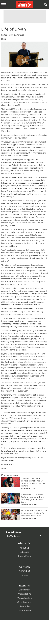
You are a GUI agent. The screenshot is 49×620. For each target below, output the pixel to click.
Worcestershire (24, 598)
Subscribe (24, 552)
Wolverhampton (24, 602)
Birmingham (24, 589)
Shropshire (24, 606)
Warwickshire (24, 593)
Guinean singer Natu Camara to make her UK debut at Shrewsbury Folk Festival (33, 482)
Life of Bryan (13, 29)
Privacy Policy (24, 556)
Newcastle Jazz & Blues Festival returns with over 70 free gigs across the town (33, 498)
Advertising (24, 570)
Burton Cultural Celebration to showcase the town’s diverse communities (34, 513)
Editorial (25, 575)
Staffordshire (13, 536)
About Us (24, 547)
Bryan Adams (7, 457)
